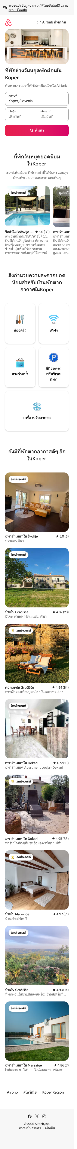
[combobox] (37, 101)
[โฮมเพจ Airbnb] (8, 22)
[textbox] (21, 116)
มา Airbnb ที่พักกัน (51, 22)
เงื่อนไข (50, 1128)
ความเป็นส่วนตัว (30, 1128)
